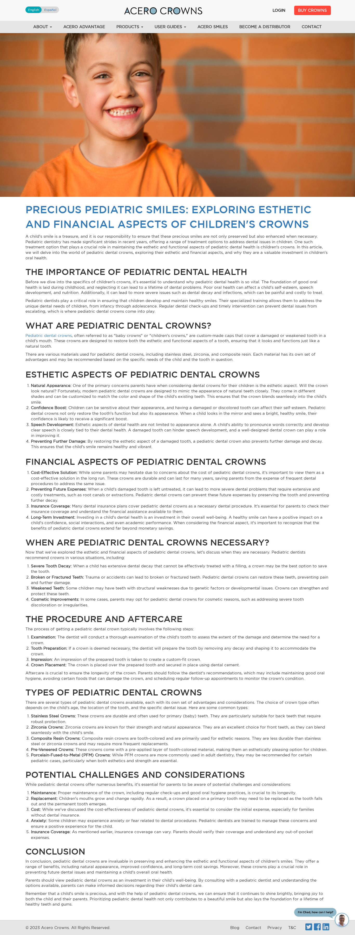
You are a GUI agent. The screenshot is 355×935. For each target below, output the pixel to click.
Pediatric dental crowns (48, 335)
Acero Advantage (84, 26)
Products (128, 26)
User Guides (169, 26)
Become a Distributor (264, 26)
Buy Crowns (312, 10)
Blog (234, 927)
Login (279, 10)
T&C (292, 927)
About (41, 26)
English (33, 9)
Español (50, 9)
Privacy (274, 927)
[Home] (163, 10)
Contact (312, 26)
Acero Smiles (213, 26)
